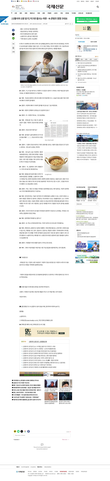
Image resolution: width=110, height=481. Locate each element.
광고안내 (40, 471)
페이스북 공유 (13, 30)
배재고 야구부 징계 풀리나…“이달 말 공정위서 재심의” (89, 159)
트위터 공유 (13, 34)
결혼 (86, 92)
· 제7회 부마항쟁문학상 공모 (82, 233)
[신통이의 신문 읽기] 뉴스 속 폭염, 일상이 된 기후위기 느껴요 (39, 346)
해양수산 (32, 13)
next (98, 246)
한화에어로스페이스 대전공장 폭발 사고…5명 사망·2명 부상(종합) (92, 127)
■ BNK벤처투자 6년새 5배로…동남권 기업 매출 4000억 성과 (27, 387)
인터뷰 (67, 13)
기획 (61, 13)
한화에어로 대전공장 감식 (83, 123)
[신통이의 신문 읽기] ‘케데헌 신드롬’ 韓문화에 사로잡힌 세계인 (39, 367)
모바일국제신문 (84, 471)
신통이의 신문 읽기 (34, 341)
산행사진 (89, 93)
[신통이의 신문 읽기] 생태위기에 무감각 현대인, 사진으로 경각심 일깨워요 (42, 353)
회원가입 (82, 1)
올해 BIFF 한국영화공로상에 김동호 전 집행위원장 (51, 402)
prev (76, 246)
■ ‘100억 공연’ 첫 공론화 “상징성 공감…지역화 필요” (25, 397)
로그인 (78, 1)
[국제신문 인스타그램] (39, 324)
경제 (26, 13)
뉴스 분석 (80, 216)
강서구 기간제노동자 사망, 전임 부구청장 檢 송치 (88, 113)
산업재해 (80, 101)
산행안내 (78, 93)
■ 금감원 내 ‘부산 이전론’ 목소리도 (20, 383)
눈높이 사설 (80, 210)
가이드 (78, 95)
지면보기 (87, 1)
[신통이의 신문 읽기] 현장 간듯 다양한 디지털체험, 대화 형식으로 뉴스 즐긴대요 (44, 363)
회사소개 (29, 471)
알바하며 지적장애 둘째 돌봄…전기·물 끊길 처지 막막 (81, 200)
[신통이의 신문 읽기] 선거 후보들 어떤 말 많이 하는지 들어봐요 (39, 351)
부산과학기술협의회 (25, 467)
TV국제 (74, 13)
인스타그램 (36, 1)
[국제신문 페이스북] (26, 324)
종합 (77, 59)
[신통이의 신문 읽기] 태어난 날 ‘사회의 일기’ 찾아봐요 (37, 365)
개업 (83, 92)
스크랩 (13, 52)
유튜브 (30, 1)
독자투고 (51, 471)
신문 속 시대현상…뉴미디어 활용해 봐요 (85, 225)
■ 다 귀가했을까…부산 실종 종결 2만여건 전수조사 (24, 395)
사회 (15, 13)
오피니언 (80, 13)
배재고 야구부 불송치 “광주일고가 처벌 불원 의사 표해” (89, 157)
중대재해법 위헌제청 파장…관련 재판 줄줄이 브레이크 (89, 116)
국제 (38, 13)
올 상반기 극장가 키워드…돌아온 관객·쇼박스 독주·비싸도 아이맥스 (65, 403)
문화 (44, 13)
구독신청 (97, 1)
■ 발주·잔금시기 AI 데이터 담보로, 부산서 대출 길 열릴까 (26, 385)
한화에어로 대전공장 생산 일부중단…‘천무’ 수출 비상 (89, 125)
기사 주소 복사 (13, 48)
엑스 (19, 1)
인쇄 (13, 44)
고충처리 (77, 471)
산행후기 (84, 93)
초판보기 (92, 1)
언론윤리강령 (71, 471)
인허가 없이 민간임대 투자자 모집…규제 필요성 (87, 217)
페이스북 (14, 1)
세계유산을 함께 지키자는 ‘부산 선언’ (84, 213)
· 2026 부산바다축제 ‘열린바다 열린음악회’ (86, 236)
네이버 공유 (13, 38)
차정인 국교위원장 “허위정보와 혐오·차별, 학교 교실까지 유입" (91, 153)
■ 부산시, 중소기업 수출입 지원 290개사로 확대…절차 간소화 (27, 390)
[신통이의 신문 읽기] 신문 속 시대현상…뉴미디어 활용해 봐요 (39, 349)
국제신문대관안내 (47, 467)
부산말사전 (89, 13)
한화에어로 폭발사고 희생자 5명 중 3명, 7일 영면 (88, 118)
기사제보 (56, 471)
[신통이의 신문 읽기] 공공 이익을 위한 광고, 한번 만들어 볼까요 (40, 356)
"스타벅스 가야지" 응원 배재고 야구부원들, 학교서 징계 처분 (91, 148)
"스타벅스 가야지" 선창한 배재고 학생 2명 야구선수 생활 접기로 (91, 143)
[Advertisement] (87, 174)
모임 (80, 92)
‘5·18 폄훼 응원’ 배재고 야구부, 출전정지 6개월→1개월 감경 (91, 155)
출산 (88, 92)
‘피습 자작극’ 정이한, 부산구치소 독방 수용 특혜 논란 (65, 390)
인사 (77, 92)
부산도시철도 (87, 38)
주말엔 (49, 13)
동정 (91, 92)
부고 (94, 92)
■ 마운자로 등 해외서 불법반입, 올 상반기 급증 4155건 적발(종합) (28, 399)
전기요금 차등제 (79, 38)
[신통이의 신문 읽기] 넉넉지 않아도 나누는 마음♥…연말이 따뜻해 (40, 360)
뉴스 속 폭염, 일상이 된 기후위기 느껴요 (85, 223)
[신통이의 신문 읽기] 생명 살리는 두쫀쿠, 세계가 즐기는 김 (38, 358)
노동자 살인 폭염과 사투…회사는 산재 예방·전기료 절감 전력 (91, 111)
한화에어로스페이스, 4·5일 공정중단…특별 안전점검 (89, 121)
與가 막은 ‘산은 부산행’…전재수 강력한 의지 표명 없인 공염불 (90, 219)
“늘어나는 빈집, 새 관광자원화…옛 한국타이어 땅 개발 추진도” (92, 200)
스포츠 (55, 13)
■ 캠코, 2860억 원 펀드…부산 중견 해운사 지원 (24, 392)
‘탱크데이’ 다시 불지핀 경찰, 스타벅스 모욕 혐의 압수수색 (90, 150)
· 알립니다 (78, 235)
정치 (21, 13)
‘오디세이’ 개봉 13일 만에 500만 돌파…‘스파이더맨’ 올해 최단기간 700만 (51, 390)
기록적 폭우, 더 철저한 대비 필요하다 (84, 212)
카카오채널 (25, 1)
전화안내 (35, 471)
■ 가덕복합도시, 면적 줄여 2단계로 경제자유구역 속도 (25, 380)
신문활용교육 (43, 341)
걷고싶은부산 (33, 467)
